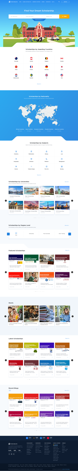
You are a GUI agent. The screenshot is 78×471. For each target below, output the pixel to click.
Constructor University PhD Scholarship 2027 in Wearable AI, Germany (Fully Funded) (47, 355)
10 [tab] (46, 329)
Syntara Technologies (66, 469)
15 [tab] (50, 379)
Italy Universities (14, 196)
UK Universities (45, 211)
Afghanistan (14, 466)
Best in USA (38, 447)
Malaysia (49, 466)
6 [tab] (41, 217)
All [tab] (9, 390)
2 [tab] (35, 217)
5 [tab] (39, 217)
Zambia (39, 466)
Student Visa (55, 447)
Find (65, 16)
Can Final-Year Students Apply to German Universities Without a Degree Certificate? (47, 423)
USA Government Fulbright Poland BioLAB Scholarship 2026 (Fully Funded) (62, 284)
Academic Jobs (56, 454)
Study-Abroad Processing (46, 447)
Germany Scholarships (29, 452)
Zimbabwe (31, 466)
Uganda (22, 466)
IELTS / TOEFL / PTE (56, 451)
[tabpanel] (31, 201)
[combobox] (16, 16)
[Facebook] (9, 454)
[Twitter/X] (11, 454)
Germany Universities (61, 211)
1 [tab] (33, 217)
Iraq (28, 466)
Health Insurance (56, 448)
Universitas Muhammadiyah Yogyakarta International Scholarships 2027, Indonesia (15, 355)
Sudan (42, 466)
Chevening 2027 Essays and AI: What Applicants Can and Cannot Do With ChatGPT (62, 423)
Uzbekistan (53, 466)
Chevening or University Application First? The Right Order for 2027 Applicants (61, 406)
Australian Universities (16, 211)
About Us (63, 446)
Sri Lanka (9, 466)
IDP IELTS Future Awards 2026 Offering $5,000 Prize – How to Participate (15, 423)
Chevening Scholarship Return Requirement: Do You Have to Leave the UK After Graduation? (31, 423)
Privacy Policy (64, 450)
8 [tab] (44, 217)
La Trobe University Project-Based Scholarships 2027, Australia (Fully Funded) (61, 372)
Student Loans (55, 450)
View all (66, 181)
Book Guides (55, 460)
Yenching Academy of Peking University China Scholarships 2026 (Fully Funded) (46, 284)
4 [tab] (38, 217)
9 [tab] (44, 329)
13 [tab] (46, 379)
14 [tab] (48, 379)
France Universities (30, 211)
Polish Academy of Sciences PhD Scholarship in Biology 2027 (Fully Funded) (31, 372)
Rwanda (45, 466)
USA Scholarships (30, 446)
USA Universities (45, 196)
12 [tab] (45, 379)
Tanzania (18, 466)
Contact (63, 447)
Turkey (25, 466)
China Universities (30, 196)
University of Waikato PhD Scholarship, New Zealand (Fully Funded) (62, 355)
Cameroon (35, 466)
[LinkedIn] (14, 454)
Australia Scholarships (29, 450)
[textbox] (16, 16)
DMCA (63, 452)
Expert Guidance (47, 451)
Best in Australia (38, 452)
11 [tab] (43, 379)
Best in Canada (38, 450)
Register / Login (65, 449)
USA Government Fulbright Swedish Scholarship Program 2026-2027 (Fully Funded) (61, 267)
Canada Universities (61, 196)
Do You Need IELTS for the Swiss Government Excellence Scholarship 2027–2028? (31, 406)
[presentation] (8, 234)
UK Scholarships (29, 447)
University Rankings (39, 446)
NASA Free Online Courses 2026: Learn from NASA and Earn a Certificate (16, 406)
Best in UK (37, 449)
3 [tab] (36, 217)
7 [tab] (43, 217)
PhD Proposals (47, 452)
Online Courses (56, 457)
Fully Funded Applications (46, 449)
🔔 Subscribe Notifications (55, 445)
